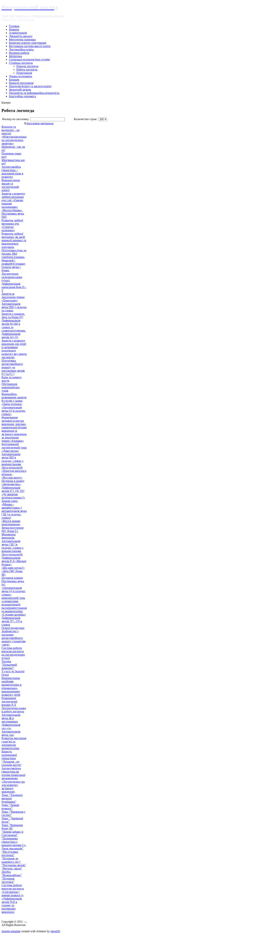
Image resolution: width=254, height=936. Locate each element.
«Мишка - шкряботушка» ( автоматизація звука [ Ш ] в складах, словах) (14, 511)
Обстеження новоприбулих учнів (10, 387)
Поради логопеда (27, 66)
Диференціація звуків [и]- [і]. (10, 335)
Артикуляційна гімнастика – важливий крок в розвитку (12, 171)
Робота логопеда (26, 69)
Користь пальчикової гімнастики (9, 755)
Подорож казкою (12, 577)
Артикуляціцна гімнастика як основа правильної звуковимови (13, 773)
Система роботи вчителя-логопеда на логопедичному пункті (13, 653)
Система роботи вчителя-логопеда (12, 887)
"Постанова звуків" (13, 865)
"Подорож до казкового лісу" (11, 860)
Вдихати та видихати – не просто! (10, 130)
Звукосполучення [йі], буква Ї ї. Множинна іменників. (12, 532)
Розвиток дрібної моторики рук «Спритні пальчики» (12, 225)
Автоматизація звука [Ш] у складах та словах (14, 307)
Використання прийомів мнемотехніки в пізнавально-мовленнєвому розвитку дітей (11, 686)
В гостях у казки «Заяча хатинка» (11, 402)
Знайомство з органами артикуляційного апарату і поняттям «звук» (13, 638)
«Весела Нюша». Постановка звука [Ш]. (12, 213)
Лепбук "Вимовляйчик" (11, 873)
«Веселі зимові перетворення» (10, 522)
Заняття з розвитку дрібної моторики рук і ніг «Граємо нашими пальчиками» (13, 200)
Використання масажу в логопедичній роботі (10, 185)
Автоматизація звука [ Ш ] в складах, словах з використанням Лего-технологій (12, 547)
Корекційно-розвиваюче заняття (13, 395)
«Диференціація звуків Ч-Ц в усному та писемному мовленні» (11, 905)
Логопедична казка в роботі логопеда (13, 710)
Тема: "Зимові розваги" (10, 806)
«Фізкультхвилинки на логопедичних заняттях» (14, 140)
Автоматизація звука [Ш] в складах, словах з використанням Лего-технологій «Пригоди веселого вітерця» (13, 464)
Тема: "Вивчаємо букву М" (12, 827)
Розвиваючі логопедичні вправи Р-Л (9, 701)
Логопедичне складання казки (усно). (11, 277)
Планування (24, 72)
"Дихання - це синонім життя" (11, 763)
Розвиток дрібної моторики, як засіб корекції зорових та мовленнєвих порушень (13, 240)
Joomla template (10, 931)
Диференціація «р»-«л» (10, 726)
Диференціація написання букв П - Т (13, 287)
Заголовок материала (40, 123)
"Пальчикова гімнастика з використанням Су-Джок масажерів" (13, 843)
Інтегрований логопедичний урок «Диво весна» (14, 447)
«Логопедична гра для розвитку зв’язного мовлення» (13, 786)
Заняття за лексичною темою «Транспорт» (13, 297)
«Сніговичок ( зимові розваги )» (12, 893)
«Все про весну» (11, 477)
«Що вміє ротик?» (13, 567)
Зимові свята (9, 501)
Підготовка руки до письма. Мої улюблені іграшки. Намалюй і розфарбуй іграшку (13, 257)
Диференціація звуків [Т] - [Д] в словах (11, 621)
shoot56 (55, 931)
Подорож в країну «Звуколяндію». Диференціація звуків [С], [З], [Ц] (12, 486)
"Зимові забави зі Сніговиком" (12, 833)
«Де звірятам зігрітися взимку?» (13, 496)
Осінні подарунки (12, 628)
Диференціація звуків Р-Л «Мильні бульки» (13, 561)
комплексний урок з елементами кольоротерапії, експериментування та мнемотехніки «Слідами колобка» (14, 606)
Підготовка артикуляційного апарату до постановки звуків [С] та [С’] (13, 367)
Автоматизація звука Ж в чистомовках (10, 718)
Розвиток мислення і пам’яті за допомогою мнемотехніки (13, 743)
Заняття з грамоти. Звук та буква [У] (13, 315)
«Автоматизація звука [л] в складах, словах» (13, 411)
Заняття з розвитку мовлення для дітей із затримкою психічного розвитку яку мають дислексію (14, 349)
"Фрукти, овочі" (11, 868)
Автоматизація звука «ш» (10, 733)
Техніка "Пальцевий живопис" (9, 665)
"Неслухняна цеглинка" (9, 853)
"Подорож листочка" (8, 880)
